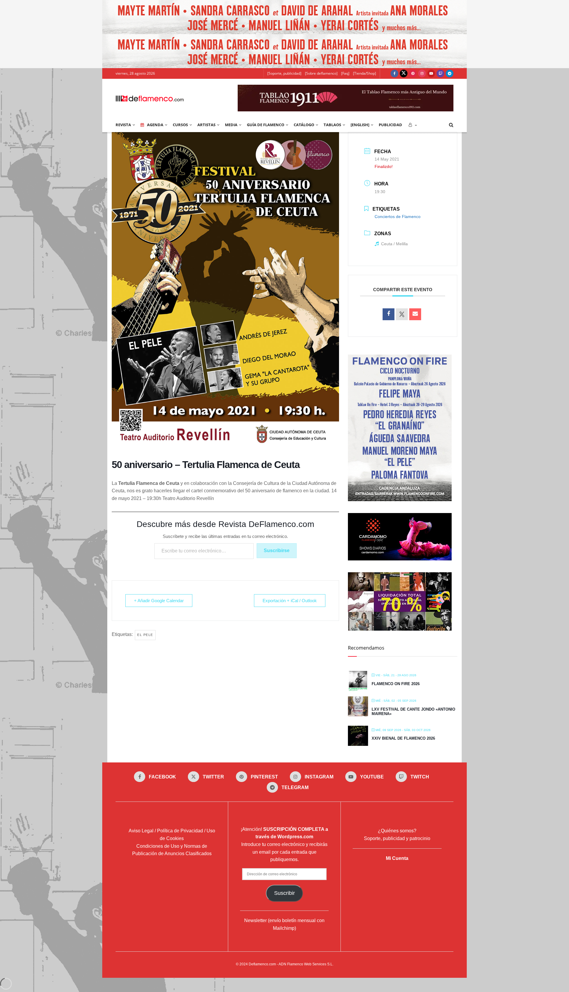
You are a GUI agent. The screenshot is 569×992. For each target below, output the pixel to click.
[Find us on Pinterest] (413, 73)
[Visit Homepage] (150, 98)
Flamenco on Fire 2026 (396, 684)
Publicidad (390, 124)
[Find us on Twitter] (403, 73)
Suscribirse (277, 550)
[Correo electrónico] (415, 314)
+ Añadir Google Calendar (159, 600)
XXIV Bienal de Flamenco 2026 (403, 738)
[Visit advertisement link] (284, 17)
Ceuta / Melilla (394, 243)
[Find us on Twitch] (440, 73)
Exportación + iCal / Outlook (290, 600)
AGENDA (155, 124)
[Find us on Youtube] (431, 73)
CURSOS (180, 124)
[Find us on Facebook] (394, 73)
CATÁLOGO (304, 124)
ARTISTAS (206, 124)
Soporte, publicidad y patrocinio (397, 838)
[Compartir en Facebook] (388, 314)
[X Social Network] (402, 314)
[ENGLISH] (360, 124)
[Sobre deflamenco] (321, 73)
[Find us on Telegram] (449, 73)
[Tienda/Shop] (364, 73)
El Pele (145, 635)
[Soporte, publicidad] (284, 73)
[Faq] (345, 73)
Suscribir (284, 893)
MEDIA (231, 124)
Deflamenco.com (262, 964)
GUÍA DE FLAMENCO (265, 124)
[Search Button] (451, 124)
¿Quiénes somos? (397, 830)
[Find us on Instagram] (422, 73)
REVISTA (123, 124)
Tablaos (332, 124)
